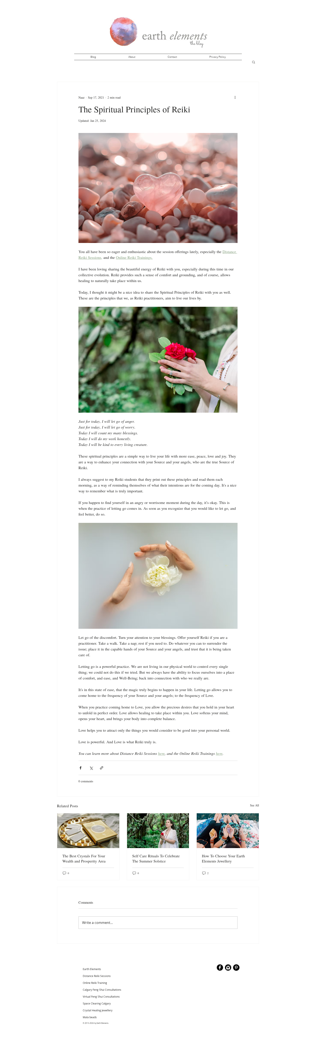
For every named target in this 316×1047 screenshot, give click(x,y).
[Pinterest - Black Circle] (236, 967)
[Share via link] (102, 768)
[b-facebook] (220, 967)
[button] (254, 62)
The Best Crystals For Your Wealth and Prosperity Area (84, 858)
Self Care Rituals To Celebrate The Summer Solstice (156, 858)
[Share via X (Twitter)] (91, 768)
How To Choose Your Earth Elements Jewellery (223, 858)
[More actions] (235, 97)
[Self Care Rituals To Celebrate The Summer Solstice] (158, 830)
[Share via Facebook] (80, 768)
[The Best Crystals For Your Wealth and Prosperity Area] (88, 830)
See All (254, 805)
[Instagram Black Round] (228, 967)
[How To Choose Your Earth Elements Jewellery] (228, 830)
